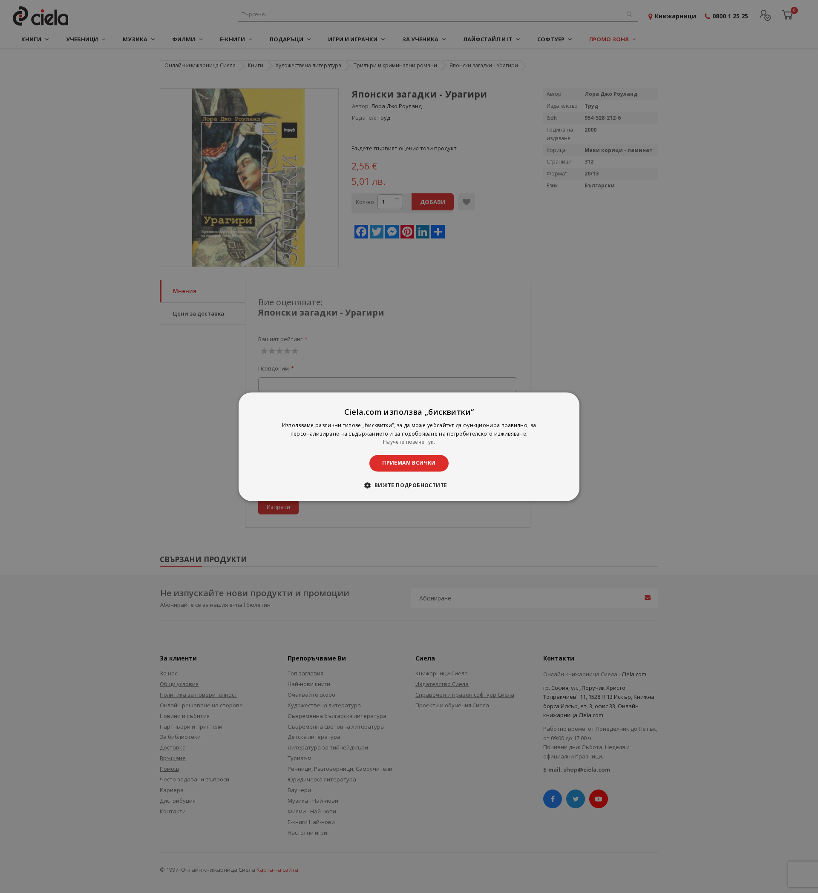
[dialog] (409, 446)
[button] (409, 485)
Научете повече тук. (409, 442)
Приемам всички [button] (409, 463)
